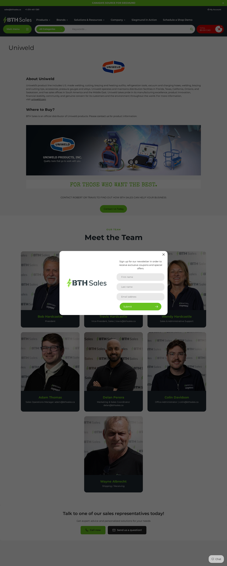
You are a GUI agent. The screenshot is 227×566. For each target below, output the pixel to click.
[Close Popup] (164, 254)
